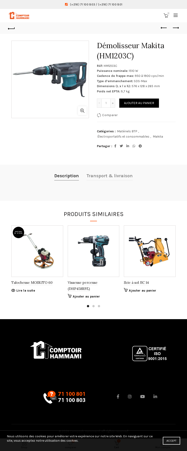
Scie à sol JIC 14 (136, 282)
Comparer (110, 115)
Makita (158, 136)
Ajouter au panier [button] (86, 296)
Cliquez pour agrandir (82, 110)
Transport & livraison (109, 175)
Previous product (164, 28)
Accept (171, 440)
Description (66, 175)
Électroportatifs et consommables (123, 136)
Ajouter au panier (139, 103)
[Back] (11, 28)
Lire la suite (25, 290)
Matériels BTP (127, 131)
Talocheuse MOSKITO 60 (31, 282)
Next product (175, 28)
